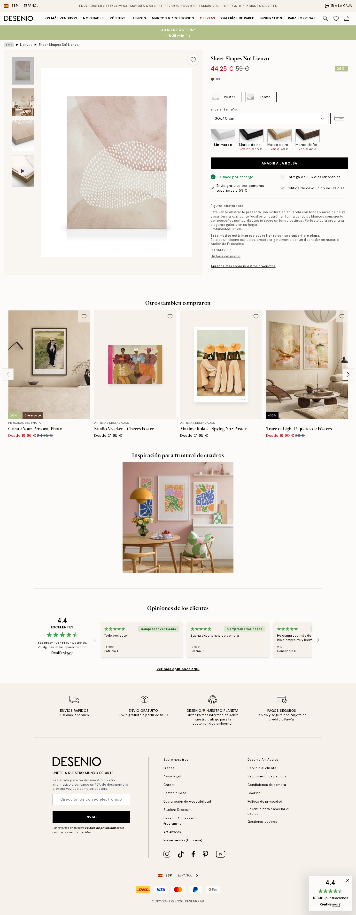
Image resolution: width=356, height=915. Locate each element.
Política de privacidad (100, 828)
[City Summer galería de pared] (178, 517)
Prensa (169, 768)
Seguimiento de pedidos (267, 776)
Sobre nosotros (175, 760)
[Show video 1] (23, 171)
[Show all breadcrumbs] (9, 44)
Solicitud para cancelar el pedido (268, 811)
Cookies (254, 793)
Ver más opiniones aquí (177, 669)
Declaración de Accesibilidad (187, 801)
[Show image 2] (23, 102)
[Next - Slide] (352, 140)
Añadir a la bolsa (279, 163)
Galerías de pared (238, 18)
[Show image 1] (23, 71)
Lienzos (139, 18)
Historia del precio (225, 256)
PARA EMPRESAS (302, 18)
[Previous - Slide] (207, 140)
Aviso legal (172, 776)
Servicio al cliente (262, 768)
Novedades (93, 18)
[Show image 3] (23, 135)
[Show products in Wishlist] (336, 18)
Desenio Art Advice (263, 760)
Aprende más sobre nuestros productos (243, 266)
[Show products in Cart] (346, 18)
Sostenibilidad (174, 793)
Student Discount (177, 810)
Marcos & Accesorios (173, 18)
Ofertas (207, 18)
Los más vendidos (60, 18)
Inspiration (271, 18)
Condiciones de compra (267, 785)
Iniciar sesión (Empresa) (182, 840)
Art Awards (172, 832)
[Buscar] (325, 18)
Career (169, 785)
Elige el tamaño (224, 109)
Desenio (192, 901)
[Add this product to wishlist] (193, 59)
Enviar (91, 817)
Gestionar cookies (262, 822)
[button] (339, 118)
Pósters (118, 18)
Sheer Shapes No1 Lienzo (59, 45)
